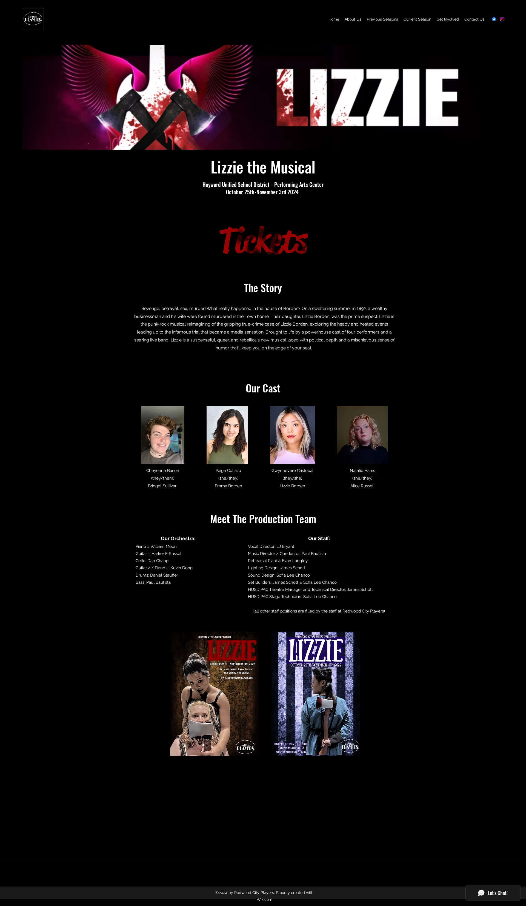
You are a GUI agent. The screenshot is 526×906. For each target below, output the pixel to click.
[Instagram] (502, 19)
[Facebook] (494, 19)
